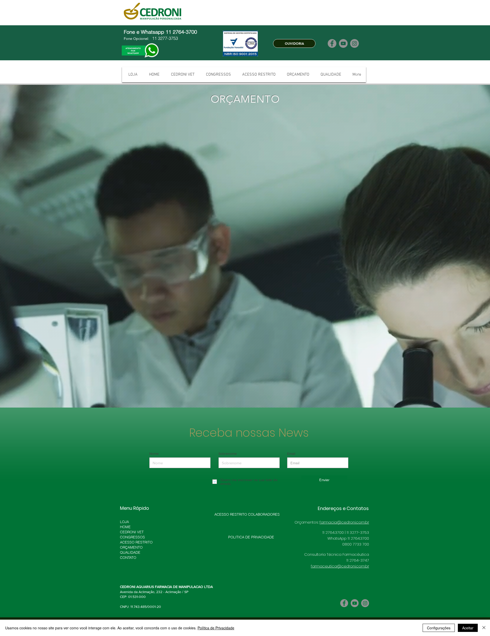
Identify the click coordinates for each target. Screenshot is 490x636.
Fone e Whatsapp (145, 32)
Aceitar (467, 627)
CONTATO (128, 539)
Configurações (438, 627)
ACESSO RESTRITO (136, 523)
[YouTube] (343, 43)
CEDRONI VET (132, 513)
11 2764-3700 (182, 32)
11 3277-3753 (164, 38)
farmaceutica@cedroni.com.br (340, 547)
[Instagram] (354, 43)
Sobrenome (227, 435)
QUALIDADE (130, 533)
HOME (125, 508)
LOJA (124, 503)
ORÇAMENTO (131, 528)
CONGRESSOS (132, 518)
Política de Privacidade (216, 627)
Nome (154, 435)
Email (291, 435)
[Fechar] (484, 628)
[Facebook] (332, 43)
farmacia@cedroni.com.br (344, 503)
